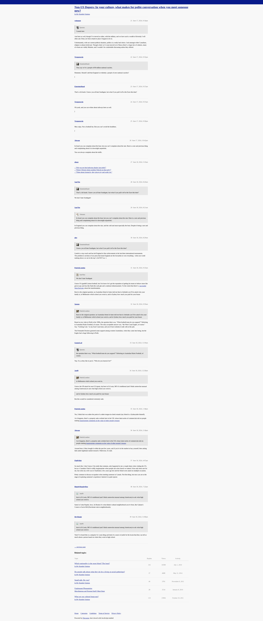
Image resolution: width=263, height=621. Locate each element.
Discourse (86, 618)
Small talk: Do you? (81, 580)
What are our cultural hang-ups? (86, 597)
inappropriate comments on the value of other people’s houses (100, 421)
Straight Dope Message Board (11, 2)
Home (76, 613)
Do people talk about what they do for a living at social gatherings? (99, 572)
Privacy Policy (116, 613)
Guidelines (92, 613)
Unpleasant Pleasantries (83, 588)
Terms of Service (104, 613)
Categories (84, 613)
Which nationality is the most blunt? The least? (92, 563)
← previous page (80, 547)
